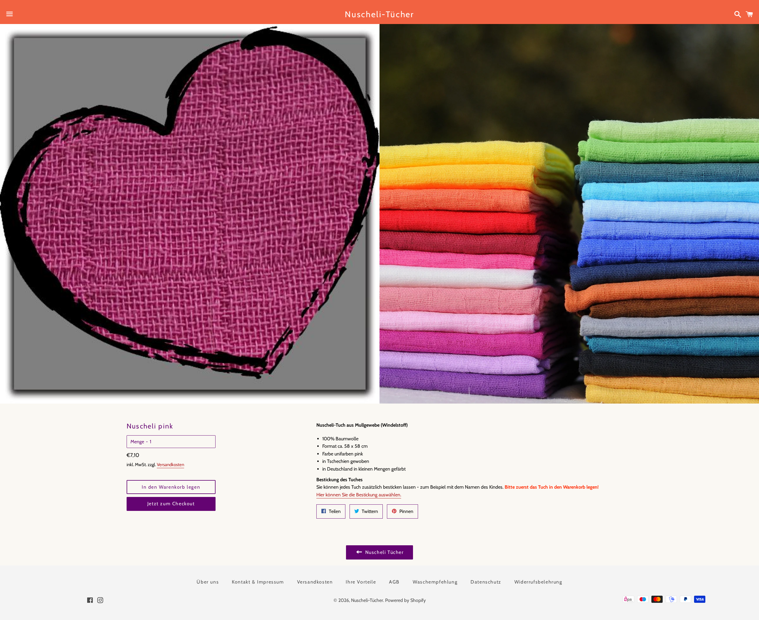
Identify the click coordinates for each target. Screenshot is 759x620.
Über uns (208, 582)
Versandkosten (170, 464)
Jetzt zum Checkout (171, 503)
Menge (137, 441)
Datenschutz (486, 582)
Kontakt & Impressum (258, 582)
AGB (394, 582)
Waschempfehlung (435, 582)
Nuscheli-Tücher (379, 14)
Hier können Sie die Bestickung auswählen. (358, 495)
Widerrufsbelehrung (538, 582)
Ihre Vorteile (361, 582)
